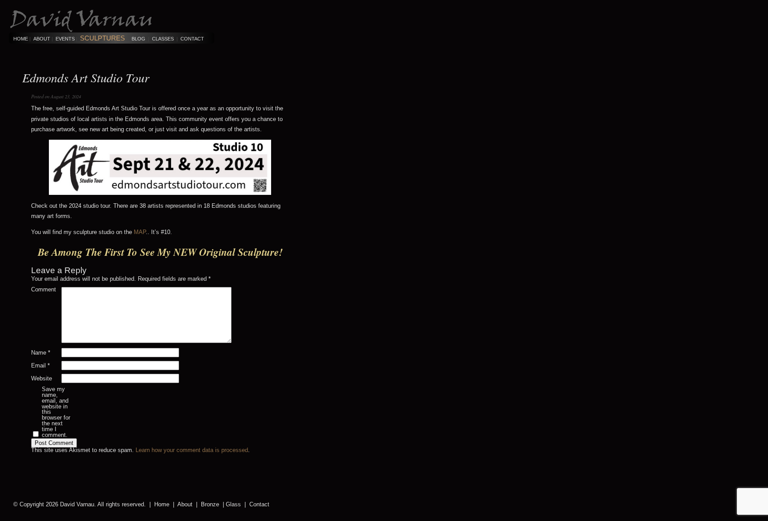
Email (40, 366)
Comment (43, 290)
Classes (163, 38)
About (41, 38)
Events (65, 38)
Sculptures (102, 38)
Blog (138, 38)
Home (20, 38)
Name (40, 353)
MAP (140, 232)
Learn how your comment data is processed (192, 450)
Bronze (210, 504)
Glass (233, 504)
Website (41, 379)
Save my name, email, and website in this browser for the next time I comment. (56, 412)
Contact (192, 38)
